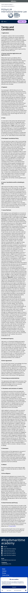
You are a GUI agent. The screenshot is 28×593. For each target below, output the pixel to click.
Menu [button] (5, 21)
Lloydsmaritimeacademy (9, 551)
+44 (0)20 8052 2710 (6, 564)
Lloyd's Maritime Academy (6, 4)
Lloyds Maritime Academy (9, 553)
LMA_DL (5, 546)
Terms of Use (5, 575)
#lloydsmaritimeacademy (13, 541)
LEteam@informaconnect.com (8, 560)
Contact (4, 571)
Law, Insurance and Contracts (7, 6)
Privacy (4, 573)
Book (20, 21)
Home (3, 569)
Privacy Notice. (12, 526)
